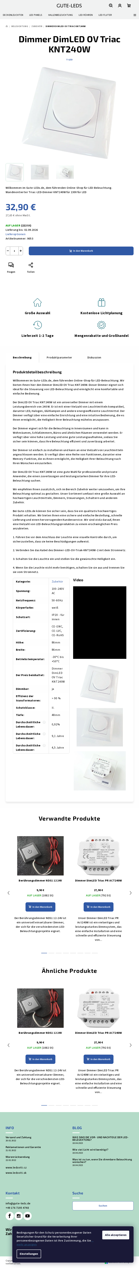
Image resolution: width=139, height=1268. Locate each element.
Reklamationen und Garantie (23, 1147)
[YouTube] (27, 1216)
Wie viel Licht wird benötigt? (90, 1149)
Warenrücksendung (18, 1157)
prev (8, 893)
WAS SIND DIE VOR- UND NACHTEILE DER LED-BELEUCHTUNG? (100, 1138)
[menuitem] (13, 15)
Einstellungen (29, 1254)
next (131, 893)
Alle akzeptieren (116, 1235)
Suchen (103, 1206)
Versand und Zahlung (18, 1137)
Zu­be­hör (57, 582)
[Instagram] (18, 1216)
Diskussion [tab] (94, 358)
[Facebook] (10, 1216)
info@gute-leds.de (18, 1203)
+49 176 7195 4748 (17, 1208)
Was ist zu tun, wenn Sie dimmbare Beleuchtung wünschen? (102, 1160)
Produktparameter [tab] (59, 358)
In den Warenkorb (83, 251)
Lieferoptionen (16, 234)
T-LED (69, 59)
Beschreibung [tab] (22, 358)
